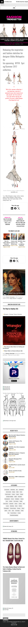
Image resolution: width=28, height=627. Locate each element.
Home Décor (5, 503)
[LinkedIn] (11, 261)
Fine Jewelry (16, 501)
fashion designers (10, 197)
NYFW (20, 198)
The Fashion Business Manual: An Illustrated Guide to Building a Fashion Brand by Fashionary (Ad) (14, 569)
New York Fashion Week (13, 198)
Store (10, 510)
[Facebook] (14, 261)
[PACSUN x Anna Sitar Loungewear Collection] (21, 239)
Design (17, 42)
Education (20, 496)
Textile (22, 510)
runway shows (6, 200)
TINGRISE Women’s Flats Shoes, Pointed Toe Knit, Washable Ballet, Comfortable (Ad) (14, 540)
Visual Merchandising (14, 515)
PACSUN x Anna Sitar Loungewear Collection (18, 1)
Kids (24, 503)
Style (13, 510)
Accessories (3, 42)
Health (21, 501)
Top (10, 44)
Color (14, 42)
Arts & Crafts (9, 42)
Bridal (17, 491)
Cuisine (13, 494)
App (17, 489)
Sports (6, 510)
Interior (16, 503)
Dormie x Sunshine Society (15, 470)
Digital (15, 496)
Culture (17, 494)
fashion (18, 196)
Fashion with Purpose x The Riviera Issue (14, 243)
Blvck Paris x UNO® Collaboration (17, 476)
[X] (17, 261)
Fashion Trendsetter (10, 297)
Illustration (25, 42)
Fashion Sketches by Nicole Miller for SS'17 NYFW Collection (20, 222)
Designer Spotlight (9, 496)
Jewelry (20, 503)
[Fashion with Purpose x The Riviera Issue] (14, 239)
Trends (13, 44)
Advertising (13, 489)
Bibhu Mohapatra (9, 196)
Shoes (23, 508)
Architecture (21, 489)
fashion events (17, 197)
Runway (7, 44)
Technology (17, 510)
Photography (6, 508)
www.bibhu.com (14, 192)
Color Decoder (8, 494)
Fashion (21, 42)
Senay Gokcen (13, 298)
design (14, 196)
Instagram (20, 298)
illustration (5, 198)
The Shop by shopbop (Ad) (10, 308)
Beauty (13, 491)
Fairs (7, 501)
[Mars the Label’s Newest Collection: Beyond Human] (6, 239)
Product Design (13, 508)
